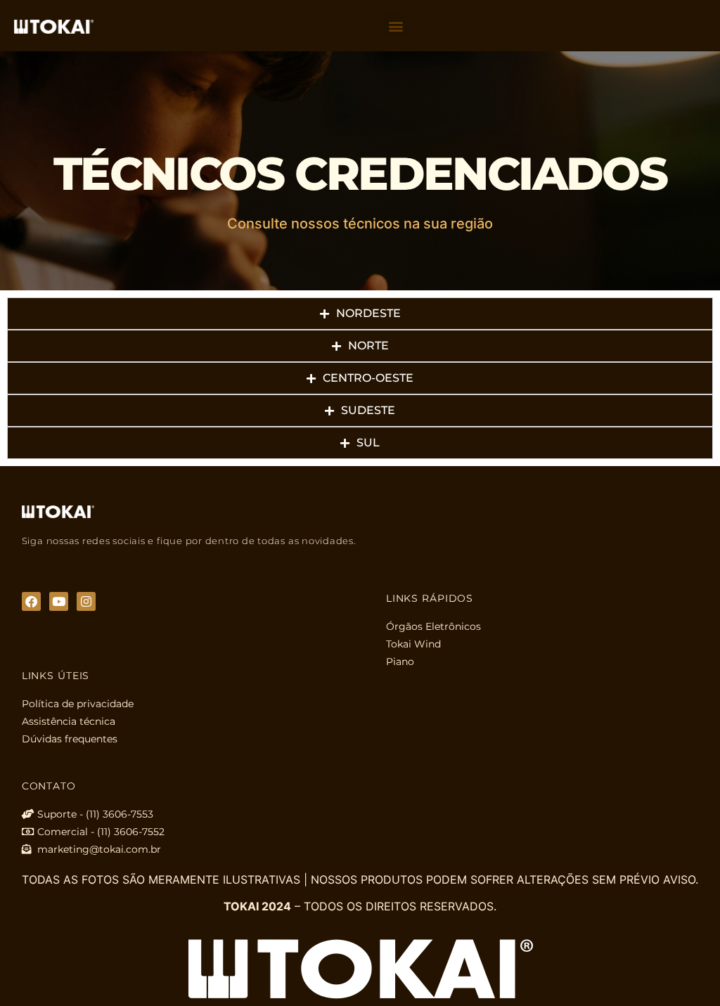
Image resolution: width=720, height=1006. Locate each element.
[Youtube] (58, 601)
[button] (395, 25)
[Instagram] (86, 601)
